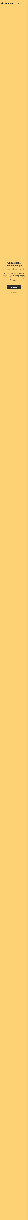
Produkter (14, 292)
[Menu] (25, 3)
